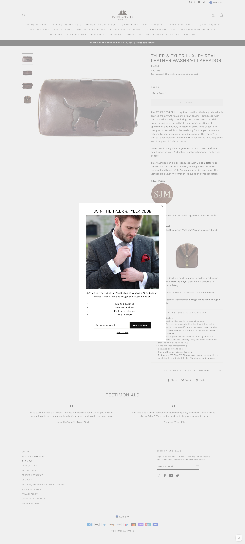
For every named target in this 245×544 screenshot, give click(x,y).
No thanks (122, 332)
